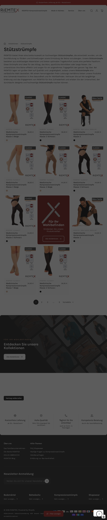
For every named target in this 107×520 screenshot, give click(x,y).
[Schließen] (99, 513)
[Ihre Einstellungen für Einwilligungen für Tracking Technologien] (103, 516)
